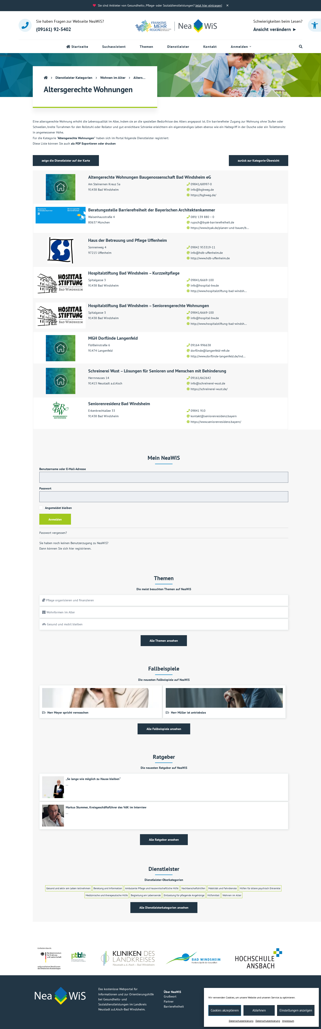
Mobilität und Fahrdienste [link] (222, 888)
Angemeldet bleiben (58, 508)
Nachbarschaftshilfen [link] (193, 888)
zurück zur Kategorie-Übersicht (258, 161)
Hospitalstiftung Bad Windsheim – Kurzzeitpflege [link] (133, 273)
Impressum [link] (288, 1020)
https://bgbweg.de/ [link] (203, 195)
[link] (314, 25)
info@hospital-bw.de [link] (205, 285)
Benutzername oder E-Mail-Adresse (62, 469)
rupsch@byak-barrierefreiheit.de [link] (212, 222)
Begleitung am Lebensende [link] (146, 895)
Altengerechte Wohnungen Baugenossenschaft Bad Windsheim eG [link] (149, 177)
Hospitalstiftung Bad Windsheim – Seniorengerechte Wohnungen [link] (148, 305)
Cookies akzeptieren (225, 1010)
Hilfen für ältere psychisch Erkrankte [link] (260, 888)
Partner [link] (169, 1001)
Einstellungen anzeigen (296, 1010)
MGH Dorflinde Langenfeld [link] (113, 338)
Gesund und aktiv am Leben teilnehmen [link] (68, 888)
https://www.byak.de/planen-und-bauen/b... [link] (220, 228)
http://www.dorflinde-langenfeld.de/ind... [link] (218, 356)
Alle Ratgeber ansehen (164, 840)
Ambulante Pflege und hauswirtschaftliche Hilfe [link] (151, 888)
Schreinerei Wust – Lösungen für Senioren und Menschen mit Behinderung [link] (157, 371)
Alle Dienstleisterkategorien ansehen (163, 908)
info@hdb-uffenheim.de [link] (207, 253)
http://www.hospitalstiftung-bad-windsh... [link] (219, 291)
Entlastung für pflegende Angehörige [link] (184, 895)
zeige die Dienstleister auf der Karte (66, 161)
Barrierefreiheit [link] (174, 1006)
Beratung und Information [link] (107, 888)
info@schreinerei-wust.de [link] (208, 383)
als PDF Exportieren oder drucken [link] (93, 143)
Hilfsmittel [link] (213, 895)
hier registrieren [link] (80, 548)
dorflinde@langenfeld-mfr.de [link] (210, 351)
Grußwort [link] (170, 996)
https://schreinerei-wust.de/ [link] (209, 389)
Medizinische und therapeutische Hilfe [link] (107, 895)
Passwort (45, 488)
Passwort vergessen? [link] (53, 533)
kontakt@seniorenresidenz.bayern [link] (214, 416)
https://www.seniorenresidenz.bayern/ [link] (216, 422)
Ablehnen (259, 1010)
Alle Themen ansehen (164, 641)
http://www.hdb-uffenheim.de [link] (210, 258)
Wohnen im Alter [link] (232, 895)
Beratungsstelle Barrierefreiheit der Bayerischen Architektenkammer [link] (151, 210)
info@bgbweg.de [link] (202, 190)
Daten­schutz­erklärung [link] (241, 1020)
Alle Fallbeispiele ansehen (164, 729)
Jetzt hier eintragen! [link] (208, 5)
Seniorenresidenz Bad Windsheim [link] (119, 403)
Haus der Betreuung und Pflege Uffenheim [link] (127, 240)
